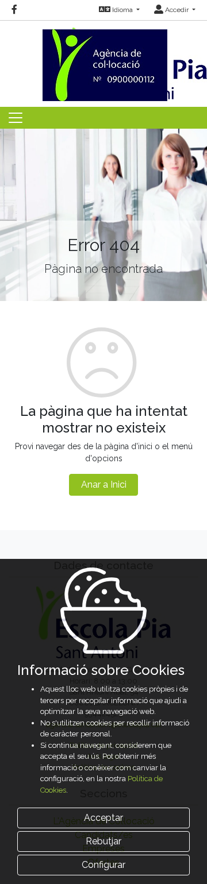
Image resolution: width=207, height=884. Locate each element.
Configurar (103, 864)
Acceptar (103, 817)
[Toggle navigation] (15, 118)
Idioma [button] (122, 10)
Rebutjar (103, 841)
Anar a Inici (103, 484)
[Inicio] (103, 60)
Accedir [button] (176, 10)
